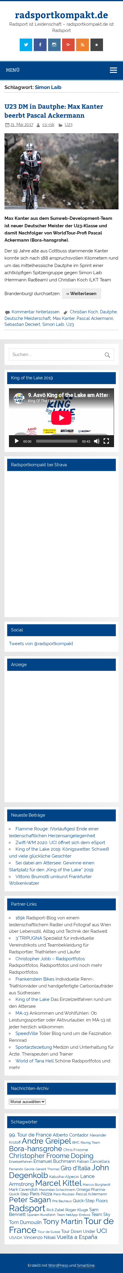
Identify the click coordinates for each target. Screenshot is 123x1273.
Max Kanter (64, 318)
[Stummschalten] (97, 441)
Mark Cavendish (23, 1189)
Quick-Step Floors (90, 1200)
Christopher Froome (39, 1155)
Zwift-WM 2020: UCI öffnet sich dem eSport (60, 842)
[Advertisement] (61, 736)
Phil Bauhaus (62, 1201)
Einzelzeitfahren (20, 1161)
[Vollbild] (106, 441)
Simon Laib (53, 324)
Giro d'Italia (75, 1168)
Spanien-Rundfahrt (41, 1215)
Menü (13, 70)
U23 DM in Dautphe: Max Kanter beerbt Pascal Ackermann (53, 110)
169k (20, 918)
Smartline (86, 1265)
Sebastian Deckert (22, 324)
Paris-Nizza (41, 1193)
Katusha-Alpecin (64, 1176)
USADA (15, 1237)
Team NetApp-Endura (73, 1215)
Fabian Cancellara (93, 1161)
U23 (68, 124)
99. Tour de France (30, 1135)
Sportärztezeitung (34, 1047)
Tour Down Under (78, 1231)
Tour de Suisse (49, 1232)
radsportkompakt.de (61, 14)
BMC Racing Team (86, 1143)
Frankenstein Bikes (35, 979)
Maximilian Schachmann (57, 1190)
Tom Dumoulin (25, 1222)
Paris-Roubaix (64, 1194)
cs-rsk (48, 124)
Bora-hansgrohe (35, 1148)
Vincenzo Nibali (40, 1237)
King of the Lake (33, 999)
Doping (82, 1155)
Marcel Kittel (58, 1183)
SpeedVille (27, 1033)
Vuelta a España (77, 1237)
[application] (61, 417)
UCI (101, 1230)
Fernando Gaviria (21, 1169)
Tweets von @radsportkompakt (41, 643)
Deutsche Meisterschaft (27, 318)
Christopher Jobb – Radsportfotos (50, 958)
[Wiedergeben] (17, 441)
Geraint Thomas (47, 1169)
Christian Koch (84, 311)
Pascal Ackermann (95, 318)
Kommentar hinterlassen (35, 311)
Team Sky (100, 1214)
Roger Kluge (76, 1210)
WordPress (58, 1265)
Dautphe (108, 311)
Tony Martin (63, 1221)
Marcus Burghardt (96, 1185)
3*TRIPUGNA (29, 938)
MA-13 (22, 1013)
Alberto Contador (70, 1135)
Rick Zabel (55, 1210)
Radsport (27, 1208)
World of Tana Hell (35, 1061)
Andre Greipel (46, 1141)
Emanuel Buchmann (54, 1161)
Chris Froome (75, 1150)
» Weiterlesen (81, 293)
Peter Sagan (30, 1199)
